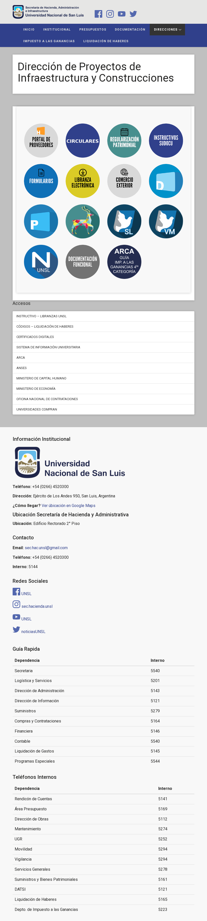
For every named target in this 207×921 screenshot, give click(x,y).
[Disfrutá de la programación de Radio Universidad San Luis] (124, 221)
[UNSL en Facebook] (97, 14)
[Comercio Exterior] (124, 181)
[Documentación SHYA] (83, 262)
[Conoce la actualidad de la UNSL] (41, 262)
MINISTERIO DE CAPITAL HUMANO (41, 378)
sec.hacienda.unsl (37, 606)
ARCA (20, 357)
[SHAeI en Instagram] (109, 14)
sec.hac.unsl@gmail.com (46, 547)
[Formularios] (41, 181)
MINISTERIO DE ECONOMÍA (36, 389)
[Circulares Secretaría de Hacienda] (83, 141)
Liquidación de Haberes (105, 41)
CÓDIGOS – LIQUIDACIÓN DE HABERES (44, 326)
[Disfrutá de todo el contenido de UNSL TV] (83, 221)
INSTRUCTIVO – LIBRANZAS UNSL (41, 316)
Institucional (57, 29)
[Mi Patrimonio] (41, 221)
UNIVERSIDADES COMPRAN (36, 409)
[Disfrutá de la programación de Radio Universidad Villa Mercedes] (166, 221)
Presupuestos (92, 29)
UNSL (26, 593)
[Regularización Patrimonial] (124, 141)
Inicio (29, 29)
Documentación (130, 29)
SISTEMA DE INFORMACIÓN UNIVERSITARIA (48, 347)
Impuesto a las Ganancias (49, 41)
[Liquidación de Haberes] (83, 181)
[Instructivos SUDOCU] (166, 141)
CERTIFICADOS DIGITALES (35, 337)
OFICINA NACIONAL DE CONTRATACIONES (47, 399)
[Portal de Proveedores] (41, 141)
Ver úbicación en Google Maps (68, 505)
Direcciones (165, 29)
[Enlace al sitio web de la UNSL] (103, 462)
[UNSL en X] (131, 14)
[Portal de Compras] (166, 181)
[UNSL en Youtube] (120, 14)
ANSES (21, 368)
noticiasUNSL (33, 631)
